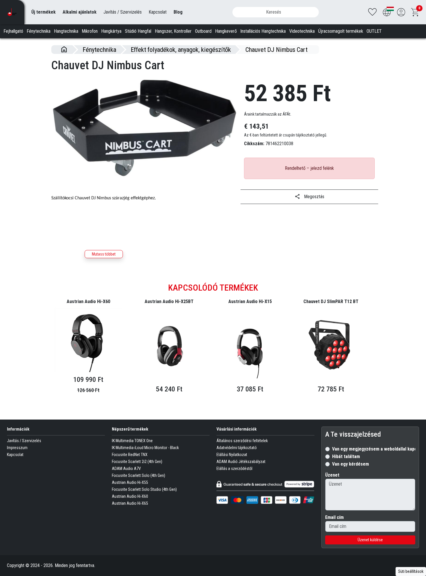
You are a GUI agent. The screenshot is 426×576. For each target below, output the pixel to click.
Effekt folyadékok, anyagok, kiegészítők (181, 49)
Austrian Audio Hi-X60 (130, 496)
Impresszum (17, 447)
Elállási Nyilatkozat (231, 454)
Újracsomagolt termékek (340, 31)
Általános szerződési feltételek (242, 440)
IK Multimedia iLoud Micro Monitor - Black (145, 447)
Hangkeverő (226, 31)
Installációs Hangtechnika (263, 31)
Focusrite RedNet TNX (130, 454)
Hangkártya (111, 31)
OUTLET (374, 31)
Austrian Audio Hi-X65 (130, 503)
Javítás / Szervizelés (122, 12)
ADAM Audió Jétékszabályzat (240, 461)
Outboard (203, 31)
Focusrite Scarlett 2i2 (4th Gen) (137, 461)
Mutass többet (104, 254)
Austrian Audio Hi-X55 (130, 482)
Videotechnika (302, 31)
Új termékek (43, 12)
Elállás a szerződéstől (234, 468)
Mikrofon (90, 31)
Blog (178, 12)
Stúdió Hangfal (138, 31)
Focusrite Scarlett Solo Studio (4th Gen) (144, 489)
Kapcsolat (158, 12)
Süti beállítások (410, 571)
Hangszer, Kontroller (173, 31)
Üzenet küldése (370, 539)
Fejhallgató (13, 31)
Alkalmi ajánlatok (80, 12)
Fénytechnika (38, 31)
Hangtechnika (66, 31)
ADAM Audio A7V (126, 468)
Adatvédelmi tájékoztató (236, 447)
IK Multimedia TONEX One (132, 440)
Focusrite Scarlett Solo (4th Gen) (138, 475)
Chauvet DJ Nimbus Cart (276, 49)
